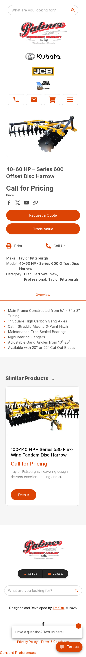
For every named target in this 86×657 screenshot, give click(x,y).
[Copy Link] (35, 202)
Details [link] (23, 495)
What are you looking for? (33, 10)
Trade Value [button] (43, 229)
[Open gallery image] (43, 134)
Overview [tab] (43, 294)
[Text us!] (69, 647)
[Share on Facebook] (8, 202)
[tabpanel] (43, 135)
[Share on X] (17, 202)
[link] (52, 99)
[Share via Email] (26, 202)
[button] (16, 99)
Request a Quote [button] (43, 215)
